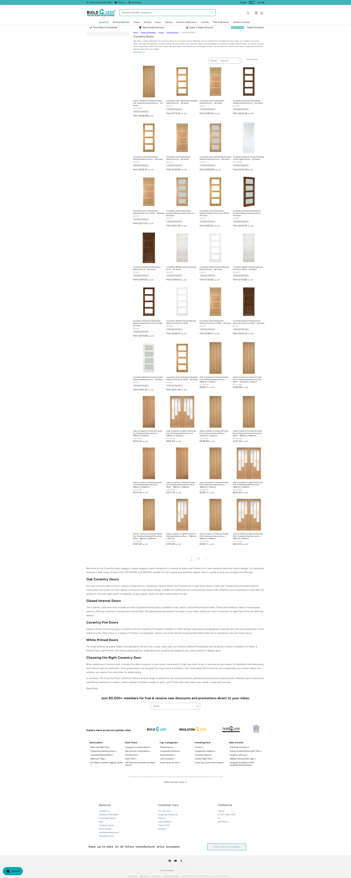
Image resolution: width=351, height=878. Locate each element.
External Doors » (168, 755)
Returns (162, 818)
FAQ (101, 821)
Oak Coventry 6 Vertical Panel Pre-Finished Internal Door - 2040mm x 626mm (214, 433)
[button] (121, 22)
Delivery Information (109, 814)
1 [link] (191, 558)
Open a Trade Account (201, 27)
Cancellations (164, 821)
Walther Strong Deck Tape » (243, 759)
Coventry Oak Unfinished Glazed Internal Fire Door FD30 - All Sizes (182, 378)
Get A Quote (105, 829)
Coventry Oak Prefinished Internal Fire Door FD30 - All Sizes (149, 212)
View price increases (226, 846)
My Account (164, 811)
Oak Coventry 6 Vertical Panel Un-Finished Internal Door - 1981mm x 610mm (147, 433)
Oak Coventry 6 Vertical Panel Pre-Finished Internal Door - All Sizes (148, 103)
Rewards (162, 829)
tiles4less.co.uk (106, 836)
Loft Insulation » (167, 759)
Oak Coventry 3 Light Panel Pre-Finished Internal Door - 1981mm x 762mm (181, 536)
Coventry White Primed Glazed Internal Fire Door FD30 (181, 322)
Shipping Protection (168, 814)
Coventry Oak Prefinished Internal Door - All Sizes (212, 102)
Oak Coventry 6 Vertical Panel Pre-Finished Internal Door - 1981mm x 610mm (214, 379)
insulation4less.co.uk (109, 832)
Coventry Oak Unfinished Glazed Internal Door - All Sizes (182, 102)
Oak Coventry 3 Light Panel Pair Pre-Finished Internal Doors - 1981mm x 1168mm (248, 484)
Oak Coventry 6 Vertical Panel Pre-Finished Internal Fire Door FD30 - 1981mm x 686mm (147, 536)
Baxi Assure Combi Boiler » (137, 751)
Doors (161, 32)
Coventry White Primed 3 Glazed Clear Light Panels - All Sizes (248, 158)
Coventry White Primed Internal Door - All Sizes (181, 268)
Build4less (170, 870)
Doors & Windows (148, 32)
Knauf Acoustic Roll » (170, 762)
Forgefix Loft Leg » (238, 755)
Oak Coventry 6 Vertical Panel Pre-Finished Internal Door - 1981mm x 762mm (214, 484)
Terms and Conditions (171, 876)
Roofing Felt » (131, 755)
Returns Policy (144, 876)
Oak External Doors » (239, 747)
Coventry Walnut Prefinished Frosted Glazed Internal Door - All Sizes (247, 213)
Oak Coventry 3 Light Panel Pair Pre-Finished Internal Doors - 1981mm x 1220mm (181, 433)
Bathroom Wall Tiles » (100, 747)
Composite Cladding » (205, 751)
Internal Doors (173, 32)
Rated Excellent (255, 27)
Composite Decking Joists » (103, 751)
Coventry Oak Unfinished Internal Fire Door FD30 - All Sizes (215, 322)
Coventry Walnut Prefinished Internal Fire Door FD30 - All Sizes (248, 322)
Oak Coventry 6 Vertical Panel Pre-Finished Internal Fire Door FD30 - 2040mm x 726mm (247, 379)
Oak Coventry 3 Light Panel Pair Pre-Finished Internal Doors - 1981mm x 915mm (248, 536)
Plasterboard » (167, 747)
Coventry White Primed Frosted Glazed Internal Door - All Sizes (148, 378)
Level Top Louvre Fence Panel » (209, 762)
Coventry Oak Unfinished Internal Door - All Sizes (178, 158)
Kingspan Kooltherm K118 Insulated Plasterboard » (242, 763)
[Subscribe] (197, 706)
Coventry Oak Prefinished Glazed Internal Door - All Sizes (148, 158)
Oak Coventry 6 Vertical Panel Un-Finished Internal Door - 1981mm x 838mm (147, 484)
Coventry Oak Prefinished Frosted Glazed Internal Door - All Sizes (181, 213)
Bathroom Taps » (98, 759)
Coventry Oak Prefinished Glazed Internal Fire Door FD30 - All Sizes (215, 213)
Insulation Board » (203, 755)
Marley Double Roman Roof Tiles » (246, 751)
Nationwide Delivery (153, 27)
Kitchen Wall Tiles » (204, 759)
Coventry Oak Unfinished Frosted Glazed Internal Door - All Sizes (215, 158)
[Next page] (206, 559)
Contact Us (104, 811)
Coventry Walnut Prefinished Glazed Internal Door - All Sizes (248, 102)
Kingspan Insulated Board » (138, 747)
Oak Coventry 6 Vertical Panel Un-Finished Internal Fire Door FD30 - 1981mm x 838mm (180, 484)
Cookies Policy (156, 876)
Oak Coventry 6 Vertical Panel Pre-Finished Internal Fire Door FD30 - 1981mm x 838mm (247, 433)
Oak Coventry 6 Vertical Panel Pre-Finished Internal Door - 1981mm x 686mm (214, 536)
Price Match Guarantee (105, 27)
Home (135, 32)
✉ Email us (223, 821)
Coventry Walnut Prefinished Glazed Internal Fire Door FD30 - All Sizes (148, 323)
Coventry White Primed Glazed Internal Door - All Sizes (214, 268)
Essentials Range (107, 818)
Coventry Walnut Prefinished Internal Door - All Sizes (146, 268)
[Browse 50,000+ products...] (212, 13)
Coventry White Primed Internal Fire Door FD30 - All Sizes (248, 268)
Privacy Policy (133, 876)
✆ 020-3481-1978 (226, 814)
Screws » (199, 747)
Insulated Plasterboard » (101, 755)
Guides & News (106, 825)
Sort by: (213, 61)
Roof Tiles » (130, 759)
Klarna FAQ (163, 825)
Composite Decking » (170, 751)
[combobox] (167, 13)
